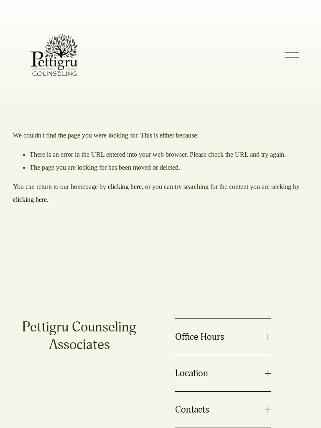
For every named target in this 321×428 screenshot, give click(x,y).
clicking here (125, 186)
